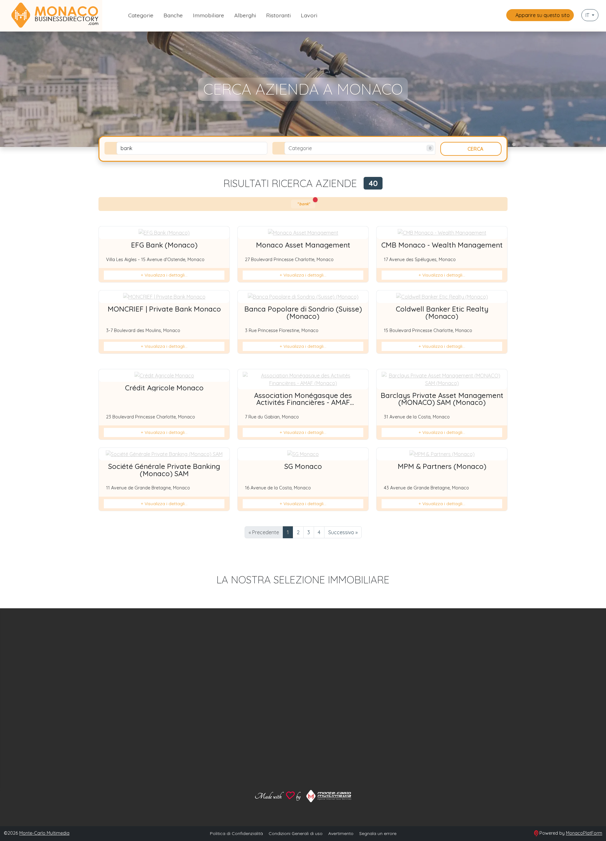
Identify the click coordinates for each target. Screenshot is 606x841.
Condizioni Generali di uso (296, 833)
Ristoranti (278, 15)
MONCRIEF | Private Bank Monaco (164, 309)
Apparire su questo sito (542, 15)
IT (588, 15)
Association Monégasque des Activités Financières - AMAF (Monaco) (303, 402)
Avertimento (341, 833)
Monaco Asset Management (303, 245)
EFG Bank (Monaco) (164, 245)
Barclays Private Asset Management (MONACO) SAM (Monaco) (442, 399)
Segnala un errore (377, 833)
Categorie (140, 15)
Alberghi (245, 15)
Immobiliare (208, 15)
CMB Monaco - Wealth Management (442, 245)
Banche (173, 15)
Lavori (309, 15)
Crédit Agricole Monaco (164, 387)
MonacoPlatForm (584, 833)
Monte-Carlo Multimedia (44, 833)
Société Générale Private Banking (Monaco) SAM (164, 470)
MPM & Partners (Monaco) (442, 466)
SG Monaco (303, 466)
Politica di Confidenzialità (236, 833)
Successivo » (343, 532)
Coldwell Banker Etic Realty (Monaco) (442, 312)
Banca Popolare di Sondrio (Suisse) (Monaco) (303, 312)
